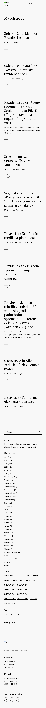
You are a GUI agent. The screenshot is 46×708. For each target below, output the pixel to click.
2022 (6, 460)
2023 (6, 464)
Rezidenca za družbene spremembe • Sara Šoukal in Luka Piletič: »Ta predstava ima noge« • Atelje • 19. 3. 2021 (22, 112)
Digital (27, 576)
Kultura (6, 513)
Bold (12, 576)
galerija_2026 (22, 599)
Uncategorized (9, 559)
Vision (6, 565)
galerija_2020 (22, 585)
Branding (7, 480)
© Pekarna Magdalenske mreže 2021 (15, 650)
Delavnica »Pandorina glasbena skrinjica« (21, 399)
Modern (7, 603)
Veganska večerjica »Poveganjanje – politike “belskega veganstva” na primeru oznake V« (22, 199)
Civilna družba (9, 483)
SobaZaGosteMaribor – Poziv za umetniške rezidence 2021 (22, 69)
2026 (6, 474)
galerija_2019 (9, 585)
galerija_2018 (29, 580)
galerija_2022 (22, 589)
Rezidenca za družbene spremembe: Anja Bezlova (22, 270)
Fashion (35, 576)
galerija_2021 (9, 589)
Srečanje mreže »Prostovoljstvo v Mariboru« (17, 160)
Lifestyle (33, 599)
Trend (6, 556)
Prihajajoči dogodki (10, 552)
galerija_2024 (22, 594)
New (13, 603)
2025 (6, 470)
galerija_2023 (9, 594)
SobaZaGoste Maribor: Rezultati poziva (21, 35)
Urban (6, 562)
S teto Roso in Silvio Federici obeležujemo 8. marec (22, 364)
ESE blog (7, 506)
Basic (6, 576)
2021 (6, 457)
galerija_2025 (9, 599)
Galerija (6, 510)
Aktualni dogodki (10, 477)
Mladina (7, 533)
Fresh (6, 580)
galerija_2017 (16, 580)
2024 (6, 467)
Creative (7, 503)
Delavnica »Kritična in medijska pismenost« (21, 235)
